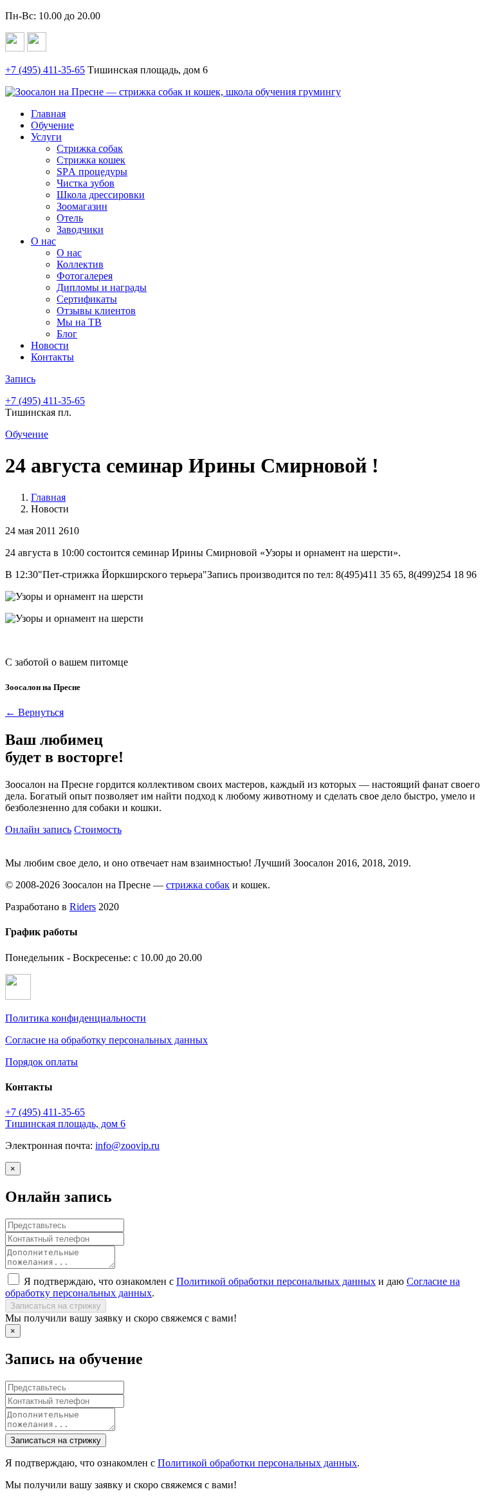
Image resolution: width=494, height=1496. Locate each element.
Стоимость (98, 829)
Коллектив (80, 264)
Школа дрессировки (101, 194)
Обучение (52, 125)
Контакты (52, 356)
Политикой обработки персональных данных (276, 1281)
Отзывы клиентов (96, 310)
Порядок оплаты (41, 1061)
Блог (67, 333)
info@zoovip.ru (127, 1145)
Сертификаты (87, 299)
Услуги (46, 136)
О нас (43, 241)
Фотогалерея (85, 275)
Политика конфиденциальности (75, 1018)
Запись (20, 378)
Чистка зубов (85, 183)
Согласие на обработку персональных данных (106, 1039)
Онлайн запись (38, 829)
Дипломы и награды (102, 287)
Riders (82, 906)
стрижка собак (198, 884)
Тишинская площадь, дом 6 (65, 1123)
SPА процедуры (92, 171)
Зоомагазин (82, 206)
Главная (48, 113)
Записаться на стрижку (55, 1306)
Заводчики (80, 229)
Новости (50, 345)
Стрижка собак (90, 148)
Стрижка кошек (91, 159)
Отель (70, 217)
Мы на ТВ (79, 322)
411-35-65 (45, 69)
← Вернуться (34, 712)
